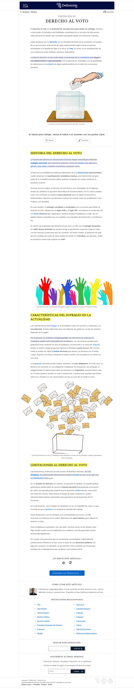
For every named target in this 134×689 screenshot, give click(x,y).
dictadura (35, 475)
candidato (49, 64)
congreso (79, 617)
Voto (38, 605)
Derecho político (43, 617)
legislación (37, 364)
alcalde (40, 633)
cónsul (78, 625)
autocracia (80, 605)
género (33, 166)
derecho (53, 42)
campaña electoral (83, 609)
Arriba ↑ (50, 684)
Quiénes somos (26, 684)
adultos (81, 163)
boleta (56, 351)
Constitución (37, 478)
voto (71, 49)
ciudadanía (84, 57)
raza (39, 166)
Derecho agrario (43, 613)
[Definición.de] (67, 5)
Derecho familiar (43, 621)
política (78, 490)
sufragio (53, 326)
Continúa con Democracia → (67, 573)
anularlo (76, 475)
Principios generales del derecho (49, 625)
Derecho (26, 12)
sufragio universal (39, 163)
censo (36, 214)
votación (96, 345)
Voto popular (41, 609)
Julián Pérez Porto (56, 589)
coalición (79, 613)
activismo (40, 629)
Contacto (44, 684)
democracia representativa (86, 633)
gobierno (50, 509)
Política (34, 12)
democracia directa (83, 629)
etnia (44, 166)
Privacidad (36, 684)
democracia (83, 173)
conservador (81, 621)
